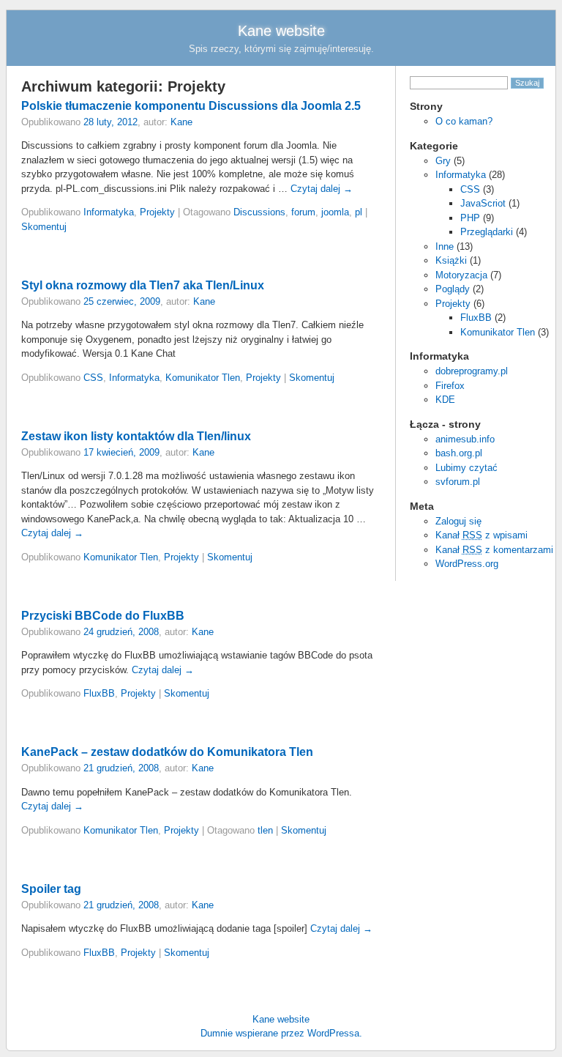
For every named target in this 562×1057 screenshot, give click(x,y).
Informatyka (460, 174)
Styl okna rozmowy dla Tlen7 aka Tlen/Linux (142, 285)
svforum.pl (457, 481)
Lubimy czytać (466, 467)
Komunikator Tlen (497, 332)
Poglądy (452, 288)
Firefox (450, 385)
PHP (470, 217)
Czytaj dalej (322, 188)
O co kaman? (463, 121)
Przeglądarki (486, 231)
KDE (445, 399)
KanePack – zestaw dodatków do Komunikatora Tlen (167, 752)
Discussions (259, 212)
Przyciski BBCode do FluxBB (102, 615)
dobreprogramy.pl (471, 371)
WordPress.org (466, 563)
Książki (451, 260)
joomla (335, 212)
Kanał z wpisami (481, 535)
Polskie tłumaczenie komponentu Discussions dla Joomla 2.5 (191, 106)
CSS (470, 189)
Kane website (281, 31)
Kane (181, 121)
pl (358, 212)
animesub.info (465, 439)
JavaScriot (483, 203)
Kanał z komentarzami (494, 549)
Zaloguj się (458, 521)
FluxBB (476, 317)
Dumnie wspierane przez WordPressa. (281, 1033)
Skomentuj (44, 226)
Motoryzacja (461, 275)
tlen (265, 830)
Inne (444, 246)
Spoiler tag (51, 889)
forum (303, 212)
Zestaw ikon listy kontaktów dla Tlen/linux (136, 436)
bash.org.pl (458, 453)
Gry (443, 160)
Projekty (453, 303)
